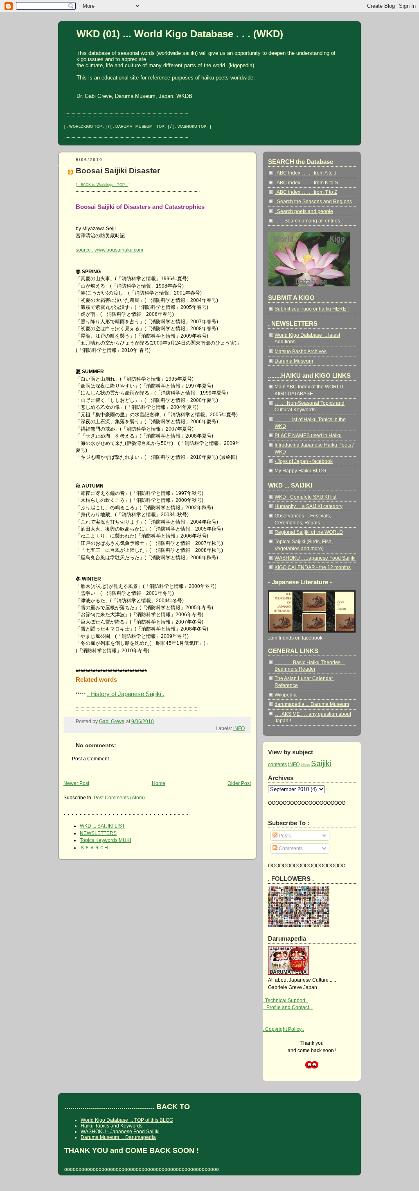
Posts (284, 835)
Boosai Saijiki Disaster (118, 170)
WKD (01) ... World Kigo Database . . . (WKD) (180, 34)
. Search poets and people (304, 211)
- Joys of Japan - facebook (304, 461)
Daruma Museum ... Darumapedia (118, 1137)
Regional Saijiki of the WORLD (309, 532)
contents (277, 764)
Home (158, 783)
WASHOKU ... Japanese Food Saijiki (315, 557)
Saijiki (321, 763)
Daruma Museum (294, 360)
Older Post (239, 783)
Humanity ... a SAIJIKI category (308, 506)
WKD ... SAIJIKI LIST (102, 825)
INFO (239, 728)
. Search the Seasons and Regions (313, 201)
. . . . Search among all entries (307, 220)
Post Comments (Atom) (119, 797)
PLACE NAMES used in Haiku (308, 435)
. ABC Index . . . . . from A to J (305, 172)
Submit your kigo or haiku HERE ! (312, 308)
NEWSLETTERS (98, 833)
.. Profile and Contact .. (288, 1007)
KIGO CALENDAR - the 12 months (313, 567)
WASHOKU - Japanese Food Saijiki (120, 1131)
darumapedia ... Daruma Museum (312, 704)
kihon (305, 765)
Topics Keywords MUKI (105, 840)
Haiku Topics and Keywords (111, 1126)
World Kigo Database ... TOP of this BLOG (127, 1120)
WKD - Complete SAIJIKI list (305, 496)
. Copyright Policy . (283, 1029)
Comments (290, 848)
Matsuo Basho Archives (301, 351)
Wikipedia (286, 694)
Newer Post (76, 783)
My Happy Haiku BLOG (300, 470)
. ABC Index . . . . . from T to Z (306, 192)
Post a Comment (90, 758)
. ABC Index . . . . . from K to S (306, 182)
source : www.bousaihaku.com (109, 249)
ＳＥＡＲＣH (94, 847)
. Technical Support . (285, 1000)
